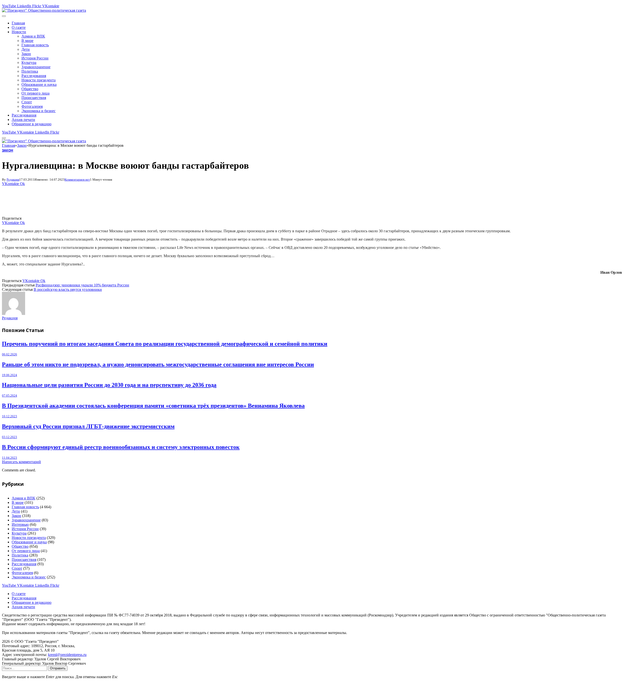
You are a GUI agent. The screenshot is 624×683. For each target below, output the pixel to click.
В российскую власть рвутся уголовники (68, 289)
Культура (28, 62)
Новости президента (38, 80)
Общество (29, 89)
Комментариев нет (77, 179)
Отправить (58, 668)
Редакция (13, 179)
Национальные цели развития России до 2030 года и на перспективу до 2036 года (109, 385)
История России (35, 58)
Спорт (26, 102)
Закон (26, 54)
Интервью (20, 524)
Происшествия (33, 98)
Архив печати (23, 119)
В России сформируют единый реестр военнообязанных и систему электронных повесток (121, 447)
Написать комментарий (21, 462)
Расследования (33, 76)
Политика (29, 71)
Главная (18, 23)
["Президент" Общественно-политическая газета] (44, 10)
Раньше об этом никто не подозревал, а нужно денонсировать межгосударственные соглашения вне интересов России (158, 364)
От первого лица (35, 93)
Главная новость (35, 45)
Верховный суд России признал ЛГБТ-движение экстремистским (88, 426)
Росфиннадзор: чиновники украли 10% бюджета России (82, 285)
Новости (19, 32)
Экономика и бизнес (38, 111)
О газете (19, 27)
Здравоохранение (35, 67)
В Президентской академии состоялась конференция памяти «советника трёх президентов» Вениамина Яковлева (153, 405)
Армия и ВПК (33, 36)
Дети (25, 49)
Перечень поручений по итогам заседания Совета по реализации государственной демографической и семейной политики (164, 344)
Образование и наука (39, 84)
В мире (27, 41)
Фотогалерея (32, 106)
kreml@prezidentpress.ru (67, 655)
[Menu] (4, 16)
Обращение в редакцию (31, 124)
